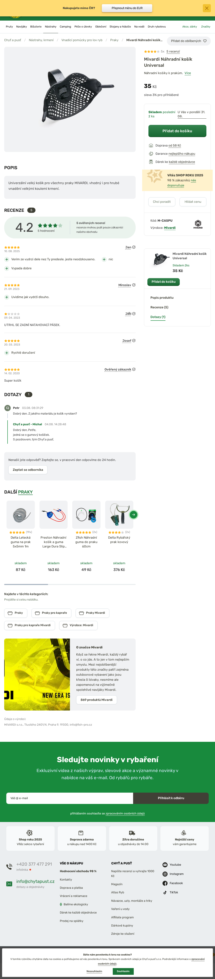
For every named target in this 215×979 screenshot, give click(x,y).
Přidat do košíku (177, 131)
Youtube (175, 865)
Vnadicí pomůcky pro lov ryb (81, 40)
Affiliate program (122, 917)
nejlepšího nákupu (181, 154)
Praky (114, 40)
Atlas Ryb (117, 892)
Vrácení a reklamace (73, 896)
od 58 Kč (174, 145)
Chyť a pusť (12, 40)
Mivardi (170, 228)
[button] (133, 515)
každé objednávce (182, 162)
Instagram (177, 874)
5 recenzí (173, 51)
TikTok (174, 892)
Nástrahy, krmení (41, 40)
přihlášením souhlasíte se (107, 813)
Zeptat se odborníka (28, 470)
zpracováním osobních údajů (125, 813)
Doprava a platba (71, 888)
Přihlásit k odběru (171, 798)
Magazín (117, 884)
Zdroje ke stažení (122, 934)
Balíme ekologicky (76, 904)
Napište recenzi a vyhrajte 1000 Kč (132, 874)
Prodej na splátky (71, 921)
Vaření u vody (120, 909)
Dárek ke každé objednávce (78, 913)
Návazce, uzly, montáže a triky (131, 901)
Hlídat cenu (193, 202)
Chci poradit (162, 202)
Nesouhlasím (94, 971)
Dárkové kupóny (122, 925)
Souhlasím (123, 971)
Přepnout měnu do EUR (127, 8)
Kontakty (66, 879)
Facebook (176, 883)
